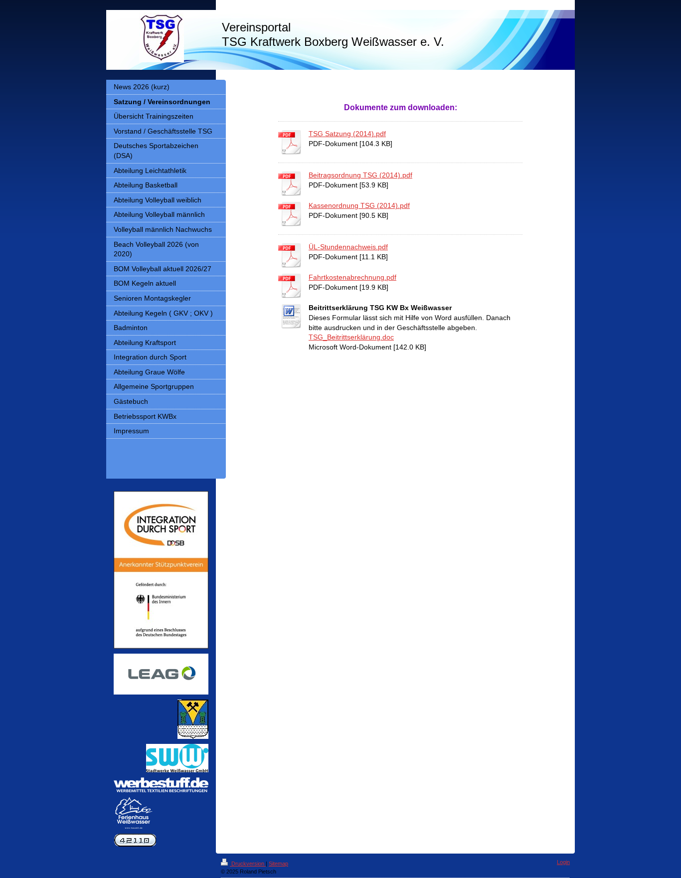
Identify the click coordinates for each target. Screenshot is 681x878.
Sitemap (278, 864)
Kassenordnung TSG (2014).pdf (359, 205)
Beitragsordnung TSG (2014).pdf (360, 175)
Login (563, 862)
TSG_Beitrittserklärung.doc (351, 337)
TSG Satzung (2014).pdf (347, 134)
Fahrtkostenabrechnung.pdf (352, 277)
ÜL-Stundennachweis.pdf (348, 247)
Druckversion (248, 864)
